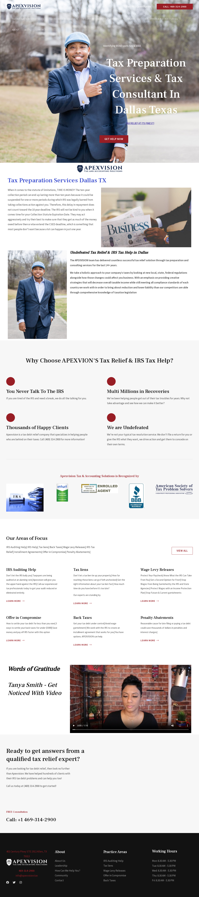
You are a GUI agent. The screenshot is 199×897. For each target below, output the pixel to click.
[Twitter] (14, 882)
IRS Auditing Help (113, 861)
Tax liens (108, 865)
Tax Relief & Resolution (63, 18)
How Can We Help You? (67, 870)
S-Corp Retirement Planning (101, 18)
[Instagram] (20, 882)
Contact (41, 29)
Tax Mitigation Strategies (28, 18)
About (16, 29)
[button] (173, 6)
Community (61, 875)
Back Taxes (109, 880)
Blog (28, 29)
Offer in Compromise (114, 875)
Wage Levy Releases (114, 870)
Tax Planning (132, 18)
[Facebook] (7, 882)
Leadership (61, 865)
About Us (60, 861)
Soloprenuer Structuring (161, 18)
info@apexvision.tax (27, 875)
